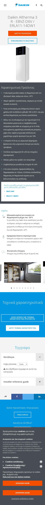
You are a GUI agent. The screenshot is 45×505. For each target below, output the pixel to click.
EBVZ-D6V (10, 191)
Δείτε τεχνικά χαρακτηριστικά (22, 328)
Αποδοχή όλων (22, 483)
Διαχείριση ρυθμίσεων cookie (22, 498)
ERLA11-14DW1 (12, 196)
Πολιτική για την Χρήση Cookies (16, 477)
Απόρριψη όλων (22, 493)
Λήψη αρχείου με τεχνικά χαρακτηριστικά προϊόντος (22, 318)
